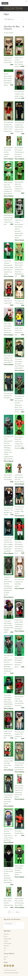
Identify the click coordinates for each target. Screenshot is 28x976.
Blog (5, 959)
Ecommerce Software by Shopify (11, 972)
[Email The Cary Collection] (13, 966)
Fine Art (5, 936)
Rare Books (6, 945)
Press (5, 948)
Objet (6, 14)
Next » (17, 912)
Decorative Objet (7, 943)
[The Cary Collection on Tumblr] (7, 966)
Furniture (6, 941)
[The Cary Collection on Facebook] (5, 966)
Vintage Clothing (7, 938)
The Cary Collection (9, 5)
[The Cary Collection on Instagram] (10, 966)
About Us (6, 956)
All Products (6, 934)
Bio (4, 950)
